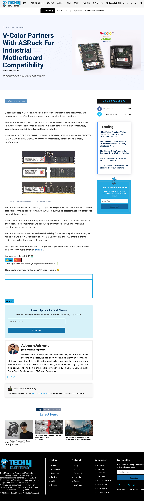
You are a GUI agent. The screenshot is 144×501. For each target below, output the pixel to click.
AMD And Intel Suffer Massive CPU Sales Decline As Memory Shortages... (48, 437)
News (25, 3)
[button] (141, 3)
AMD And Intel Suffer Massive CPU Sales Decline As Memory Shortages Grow (113, 143)
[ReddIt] (66, 101)
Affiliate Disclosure (104, 480)
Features (55, 473)
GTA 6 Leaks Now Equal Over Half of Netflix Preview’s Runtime (114, 167)
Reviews (50, 3)
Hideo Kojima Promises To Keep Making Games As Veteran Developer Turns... (17, 443)
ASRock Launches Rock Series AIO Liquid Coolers (113, 159)
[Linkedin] (127, 3)
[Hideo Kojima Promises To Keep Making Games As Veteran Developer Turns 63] (19, 429)
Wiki (69, 3)
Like (129, 109)
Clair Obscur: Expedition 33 (96, 11)
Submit (9, 300)
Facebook (78, 473)
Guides (60, 3)
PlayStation (77, 11)
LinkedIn (77, 477)
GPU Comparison (114, 3)
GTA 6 (59, 11)
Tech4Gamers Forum (41, 393)
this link (39, 249)
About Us (101, 465)
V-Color (56, 409)
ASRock (47, 409)
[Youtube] (135, 3)
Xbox (67, 11)
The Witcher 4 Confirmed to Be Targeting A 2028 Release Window (78, 438)
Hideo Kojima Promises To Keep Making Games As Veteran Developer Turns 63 (113, 134)
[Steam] (14, 377)
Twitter (77, 481)
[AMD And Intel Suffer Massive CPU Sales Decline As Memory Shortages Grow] (49, 427)
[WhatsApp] (61, 101)
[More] (71, 101)
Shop (76, 465)
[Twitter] (131, 3)
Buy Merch (98, 3)
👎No (18, 259)
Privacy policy (102, 488)
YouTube (78, 485)
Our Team (101, 476)
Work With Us (102, 484)
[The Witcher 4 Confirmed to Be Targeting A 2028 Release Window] (79, 428)
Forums (86, 3)
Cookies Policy (103, 492)
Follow (128, 114)
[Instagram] (11, 377)
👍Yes (9, 259)
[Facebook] (123, 3)
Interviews (55, 469)
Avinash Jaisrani (12, 70)
